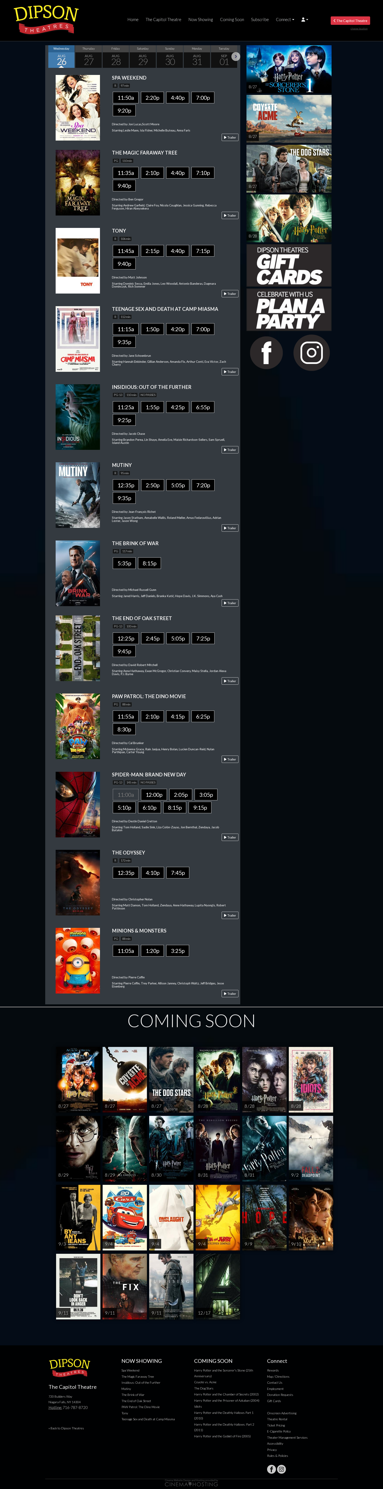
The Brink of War (133, 1395)
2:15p (152, 250)
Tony (124, 1413)
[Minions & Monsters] (78, 960)
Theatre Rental (277, 1419)
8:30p (124, 729)
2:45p (152, 638)
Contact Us (274, 1382)
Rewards (273, 1370)
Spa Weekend (130, 1370)
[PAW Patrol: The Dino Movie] (78, 726)
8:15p (149, 563)
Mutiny (126, 1389)
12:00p (154, 794)
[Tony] (78, 260)
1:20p (152, 950)
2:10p (152, 172)
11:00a (125, 794)
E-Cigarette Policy (279, 1431)
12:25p (125, 638)
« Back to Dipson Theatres (66, 1428)
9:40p (124, 185)
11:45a (125, 250)
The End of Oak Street (136, 1401)
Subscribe (260, 19)
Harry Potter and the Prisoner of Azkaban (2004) (226, 1400)
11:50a (125, 97)
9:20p (124, 110)
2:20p (152, 97)
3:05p (206, 794)
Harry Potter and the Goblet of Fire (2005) (222, 1436)
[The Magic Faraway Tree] (78, 182)
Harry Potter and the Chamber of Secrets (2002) (226, 1394)
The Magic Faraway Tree (137, 1376)
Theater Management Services (287, 1437)
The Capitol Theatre (163, 19)
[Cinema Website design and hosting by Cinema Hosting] (191, 1482)
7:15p (203, 250)
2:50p (152, 485)
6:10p (149, 807)
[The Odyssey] (78, 882)
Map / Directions (278, 1376)
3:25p (177, 950)
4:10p (152, 872)
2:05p (181, 794)
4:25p (177, 407)
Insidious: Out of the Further (140, 1382)
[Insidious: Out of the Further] (78, 416)
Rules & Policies (277, 1456)
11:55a (125, 716)
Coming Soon (232, 19)
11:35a (125, 172)
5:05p (178, 485)
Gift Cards (274, 1401)
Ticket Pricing (276, 1425)
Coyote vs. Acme (205, 1382)
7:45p (178, 872)
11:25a (125, 407)
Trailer (231, 137)
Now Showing (200, 19)
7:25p (203, 638)
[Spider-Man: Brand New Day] (78, 804)
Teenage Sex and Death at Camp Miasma (148, 1419)
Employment (275, 1389)
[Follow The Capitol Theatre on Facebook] (271, 1469)
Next (235, 56)
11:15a (125, 329)
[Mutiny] (78, 494)
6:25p (203, 716)
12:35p (125, 485)
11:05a (125, 950)
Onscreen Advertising (281, 1413)
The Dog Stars (203, 1388)
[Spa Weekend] (78, 107)
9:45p (124, 651)
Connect (283, 19)
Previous (49, 56)
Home (133, 19)
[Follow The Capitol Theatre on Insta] (281, 1469)
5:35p (124, 563)
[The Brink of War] (78, 572)
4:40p (177, 97)
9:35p (124, 342)
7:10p (203, 172)
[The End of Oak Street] (78, 647)
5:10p (124, 807)
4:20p (177, 329)
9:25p (124, 420)
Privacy (272, 1450)
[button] (305, 19)
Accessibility (275, 1443)
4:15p (177, 716)
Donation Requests (280, 1395)
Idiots (198, 1406)
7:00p (203, 97)
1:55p (152, 407)
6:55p (203, 407)
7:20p (203, 485)
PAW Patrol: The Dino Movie (140, 1407)
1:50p (152, 329)
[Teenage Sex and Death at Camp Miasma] (78, 338)
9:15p (200, 807)
